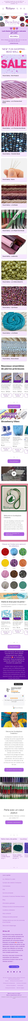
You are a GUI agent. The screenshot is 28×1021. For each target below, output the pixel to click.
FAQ (4, 889)
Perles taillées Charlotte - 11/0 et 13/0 (17, 856)
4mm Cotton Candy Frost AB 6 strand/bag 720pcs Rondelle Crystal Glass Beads (17, 386)
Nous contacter (7, 913)
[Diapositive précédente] (10, 835)
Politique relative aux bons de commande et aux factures (14, 921)
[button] (3, 8)
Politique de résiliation (10, 987)
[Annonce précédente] (2, 2)
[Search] (25, 14)
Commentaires (6, 886)
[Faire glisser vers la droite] (17, 402)
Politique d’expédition (11, 985)
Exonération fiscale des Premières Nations (14, 896)
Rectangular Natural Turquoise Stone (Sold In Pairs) (6, 623)
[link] (14, 66)
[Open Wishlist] (21, 8)
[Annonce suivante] (25, 2)
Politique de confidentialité (9, 983)
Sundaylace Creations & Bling (13, 977)
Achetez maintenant (14, 822)
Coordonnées (20, 985)
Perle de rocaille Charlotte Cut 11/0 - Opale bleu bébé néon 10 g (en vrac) (17, 439)
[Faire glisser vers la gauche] (10, 402)
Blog (4, 899)
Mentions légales (20, 987)
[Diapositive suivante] (17, 835)
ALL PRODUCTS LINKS (9, 879)
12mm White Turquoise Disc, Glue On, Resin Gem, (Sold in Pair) (18, 623)
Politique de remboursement (10, 917)
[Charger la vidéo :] (14, 473)
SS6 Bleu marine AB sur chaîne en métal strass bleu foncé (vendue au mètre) (5, 439)
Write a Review (18, 684)
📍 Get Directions (6, 1016)
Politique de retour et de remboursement (13, 906)
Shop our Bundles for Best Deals (13, 534)
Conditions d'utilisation (9, 910)
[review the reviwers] (23, 696)
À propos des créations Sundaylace (12, 882)
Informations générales (9, 903)
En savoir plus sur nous (14, 769)
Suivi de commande (8, 893)
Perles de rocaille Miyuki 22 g (5, 856)
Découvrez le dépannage (9, 925)
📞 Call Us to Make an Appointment (18, 1016)
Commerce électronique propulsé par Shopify (15, 979)
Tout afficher (14, 406)
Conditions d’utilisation (21, 983)
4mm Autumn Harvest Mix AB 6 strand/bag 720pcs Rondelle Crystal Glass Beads (6, 386)
